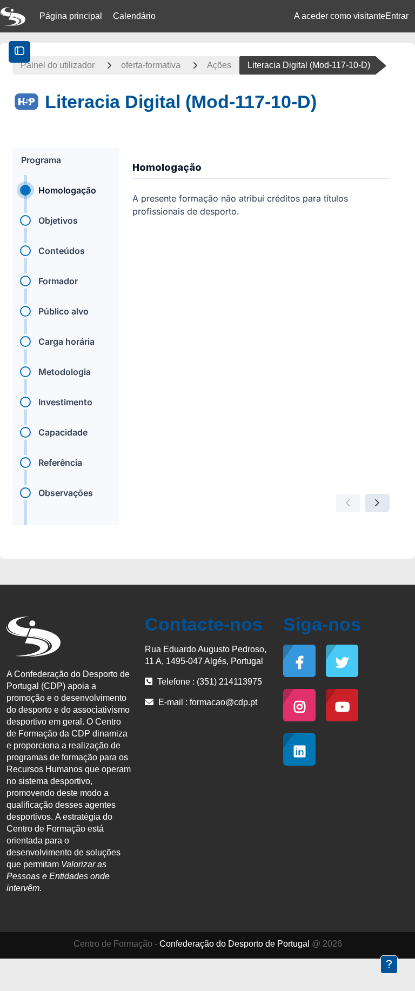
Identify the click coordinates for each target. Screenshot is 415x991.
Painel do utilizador (58, 65)
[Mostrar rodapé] (389, 964)
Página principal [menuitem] (70, 16)
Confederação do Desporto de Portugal (234, 943)
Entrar (397, 16)
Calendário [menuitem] (134, 16)
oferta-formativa (150, 65)
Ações (219, 65)
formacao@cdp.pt (223, 702)
